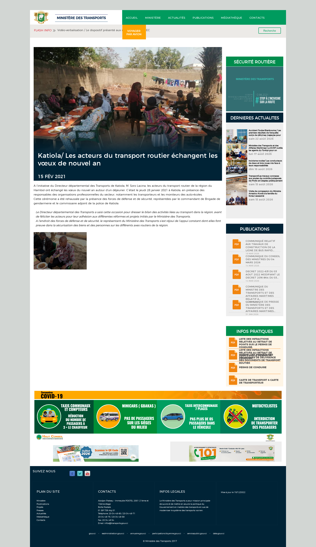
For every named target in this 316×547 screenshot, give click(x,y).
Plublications (43, 504)
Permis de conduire (252, 367)
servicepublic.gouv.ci (197, 534)
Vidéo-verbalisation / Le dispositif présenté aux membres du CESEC (103, 30)
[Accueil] (51, 17)
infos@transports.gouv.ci (116, 523)
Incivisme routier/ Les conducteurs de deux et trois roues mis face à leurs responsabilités (265, 163)
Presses (40, 510)
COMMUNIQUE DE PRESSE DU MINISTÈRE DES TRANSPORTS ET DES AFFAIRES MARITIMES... (262, 306)
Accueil (132, 17)
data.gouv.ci (218, 534)
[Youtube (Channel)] (87, 473)
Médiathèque (231, 17)
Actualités (176, 17)
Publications (203, 17)
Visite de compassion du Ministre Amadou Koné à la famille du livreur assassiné (265, 193)
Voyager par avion (134, 32)
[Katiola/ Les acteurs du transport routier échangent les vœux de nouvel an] (60, 250)
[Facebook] (72, 473)
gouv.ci (92, 534)
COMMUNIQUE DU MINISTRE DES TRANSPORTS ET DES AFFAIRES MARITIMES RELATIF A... (260, 292)
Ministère (153, 17)
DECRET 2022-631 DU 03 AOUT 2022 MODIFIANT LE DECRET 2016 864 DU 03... (263, 274)
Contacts (257, 17)
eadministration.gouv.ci (113, 534)
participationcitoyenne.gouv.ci (166, 534)
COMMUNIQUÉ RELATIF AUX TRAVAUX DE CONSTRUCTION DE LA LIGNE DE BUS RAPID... (260, 245)
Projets (40, 507)
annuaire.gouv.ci (138, 534)
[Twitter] (80, 473)
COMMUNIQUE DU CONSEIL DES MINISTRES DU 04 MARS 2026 (263, 259)
